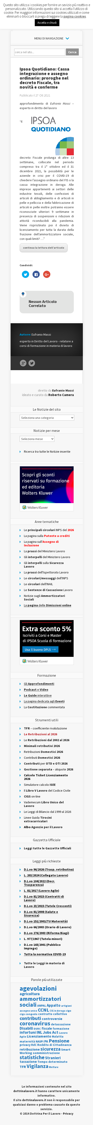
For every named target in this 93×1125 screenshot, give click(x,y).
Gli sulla (44, 564)
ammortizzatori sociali (40, 1001)
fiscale (47, 1028)
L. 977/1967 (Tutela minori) (43, 939)
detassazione (61, 1024)
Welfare (53, 1067)
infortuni (28, 1032)
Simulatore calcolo (40, 785)
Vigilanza (37, 1066)
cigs (22, 1014)
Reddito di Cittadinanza (54, 1045)
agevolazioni (38, 988)
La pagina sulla (47, 536)
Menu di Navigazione (48, 38)
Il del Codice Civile (47, 790)
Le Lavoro (48, 590)
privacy (25, 1045)
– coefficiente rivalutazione (45, 728)
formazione (61, 1029)
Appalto (53, 1005)
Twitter (31, 363)
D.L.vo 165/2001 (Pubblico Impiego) (42, 946)
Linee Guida (38, 819)
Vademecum (44, 804)
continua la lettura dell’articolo (43, 247)
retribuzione (30, 1049)
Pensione (59, 1041)
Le (46, 740)
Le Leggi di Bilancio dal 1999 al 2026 (47, 812)
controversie (52, 1019)
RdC (34, 1045)
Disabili (26, 1028)
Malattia (57, 1036)
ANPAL (41, 1006)
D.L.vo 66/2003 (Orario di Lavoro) (47, 927)
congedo (31, 1014)
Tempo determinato (52, 1062)
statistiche (32, 1057)
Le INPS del (49, 530)
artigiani (66, 1005)
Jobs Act (50, 1032)
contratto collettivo (52, 1014)
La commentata (44, 707)
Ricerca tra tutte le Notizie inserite (47, 451)
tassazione (28, 1061)
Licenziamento (39, 1036)
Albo (43, 827)
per (45, 763)
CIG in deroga (57, 1010)
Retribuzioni (43, 752)
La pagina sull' (41, 543)
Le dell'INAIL (38, 584)
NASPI (40, 1041)
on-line (32, 796)
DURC (37, 1028)
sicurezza (50, 1049)
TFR (23, 1066)
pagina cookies (74, 16)
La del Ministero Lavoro (44, 551)
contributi (30, 1018)
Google (23, 363)
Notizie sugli (44, 597)
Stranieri (53, 1057)
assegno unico (28, 1010)
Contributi (42, 758)
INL (39, 1032)
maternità (27, 1041)
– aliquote (48, 769)
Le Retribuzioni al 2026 (40, 734)
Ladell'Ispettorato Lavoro (46, 572)
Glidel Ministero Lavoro (47, 557)
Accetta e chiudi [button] (47, 23)
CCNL (43, 1010)
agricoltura (30, 993)
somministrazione (46, 1053)
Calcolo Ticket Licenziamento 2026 (46, 777)
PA (46, 1041)
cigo (68, 1010)
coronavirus (35, 1023)
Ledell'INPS (46, 578)
